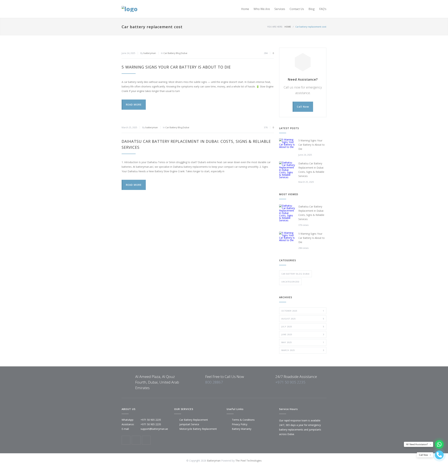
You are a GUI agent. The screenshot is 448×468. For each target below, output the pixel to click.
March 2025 (302, 350)
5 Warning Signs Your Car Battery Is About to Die (176, 67)
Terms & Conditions (243, 419)
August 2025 (302, 318)
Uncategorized (290, 281)
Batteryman (213, 460)
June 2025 (302, 334)
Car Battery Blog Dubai (175, 53)
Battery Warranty (241, 429)
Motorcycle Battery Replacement (198, 429)
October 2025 (302, 310)
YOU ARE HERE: (275, 26)
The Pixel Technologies (248, 460)
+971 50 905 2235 (290, 382)
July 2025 (302, 326)
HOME (288, 26)
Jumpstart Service (189, 424)
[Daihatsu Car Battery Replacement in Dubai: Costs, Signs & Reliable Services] (287, 170)
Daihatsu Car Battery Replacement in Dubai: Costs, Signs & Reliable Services (311, 170)
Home (245, 9)
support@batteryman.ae (154, 429)
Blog (312, 9)
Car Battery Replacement (193, 419)
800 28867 (214, 382)
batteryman (150, 53)
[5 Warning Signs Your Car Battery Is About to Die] (287, 146)
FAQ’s (322, 9)
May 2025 (302, 342)
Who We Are (262, 9)
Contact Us (297, 9)
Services (279, 9)
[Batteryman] (154, 9)
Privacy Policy (239, 424)
